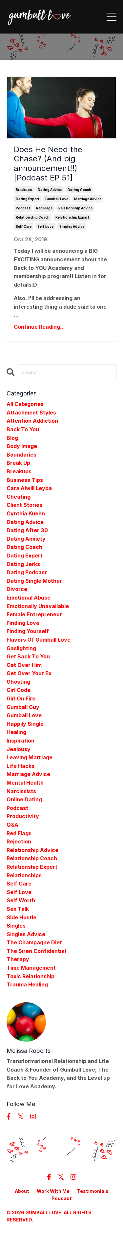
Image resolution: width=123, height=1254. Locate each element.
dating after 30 (27, 530)
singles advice (71, 226)
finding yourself (28, 631)
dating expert (27, 199)
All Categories (25, 404)
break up (18, 463)
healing (16, 732)
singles (16, 925)
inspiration (20, 740)
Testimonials (93, 1191)
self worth (21, 900)
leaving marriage (29, 757)
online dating (24, 799)
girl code (19, 690)
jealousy (19, 749)
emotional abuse (29, 597)
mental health (25, 782)
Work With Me (53, 1191)
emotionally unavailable (38, 606)
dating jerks (23, 564)
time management (31, 967)
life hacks (20, 766)
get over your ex (29, 673)
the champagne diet (34, 942)
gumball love (56, 199)
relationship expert (72, 217)
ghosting (18, 681)
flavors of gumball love (39, 639)
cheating (19, 496)
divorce (17, 589)
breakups (24, 190)
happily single (25, 724)
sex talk (18, 909)
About (22, 1191)
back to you (23, 429)
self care (23, 226)
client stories (24, 505)
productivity (23, 816)
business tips (25, 480)
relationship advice (75, 208)
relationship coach (33, 217)
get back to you (28, 656)
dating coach (79, 190)
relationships (24, 875)
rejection (19, 841)
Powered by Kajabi (61, 1237)
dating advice (50, 190)
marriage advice (87, 199)
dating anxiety (26, 538)
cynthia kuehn (26, 513)
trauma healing (27, 984)
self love (45, 226)
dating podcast (27, 572)
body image (22, 446)
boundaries (21, 454)
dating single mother (34, 581)
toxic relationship (30, 976)
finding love (23, 623)
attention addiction (32, 420)
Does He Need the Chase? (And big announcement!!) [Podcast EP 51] (48, 163)
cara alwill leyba (29, 488)
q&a (12, 824)
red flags (44, 208)
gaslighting (21, 648)
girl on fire (21, 698)
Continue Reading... (39, 326)
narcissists (21, 791)
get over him (24, 665)
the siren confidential (36, 951)
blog (12, 438)
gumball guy (23, 707)
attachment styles (31, 412)
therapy (18, 959)
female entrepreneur (34, 614)
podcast (23, 208)
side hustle (21, 917)
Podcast (61, 1198)
